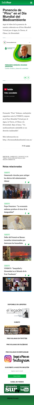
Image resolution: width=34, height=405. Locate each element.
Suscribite (17, 376)
